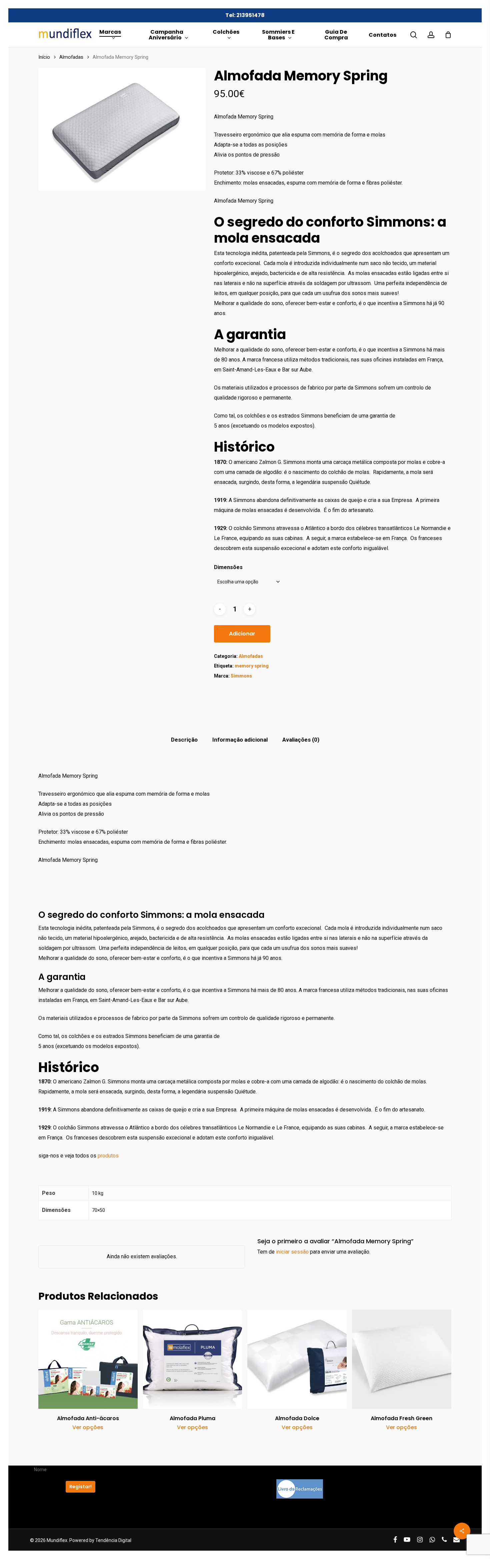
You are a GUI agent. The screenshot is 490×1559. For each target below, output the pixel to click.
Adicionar (242, 633)
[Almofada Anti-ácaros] (88, 1359)
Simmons (241, 676)
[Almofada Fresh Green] (401, 1359)
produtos (109, 1155)
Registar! (80, 1486)
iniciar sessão (292, 1252)
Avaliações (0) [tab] (300, 739)
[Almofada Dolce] (297, 1359)
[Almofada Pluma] (192, 1359)
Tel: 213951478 (245, 15)
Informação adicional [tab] (240, 739)
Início (44, 57)
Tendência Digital (113, 1540)
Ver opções (87, 1427)
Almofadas (71, 57)
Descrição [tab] (184, 739)
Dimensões (228, 567)
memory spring (252, 666)
